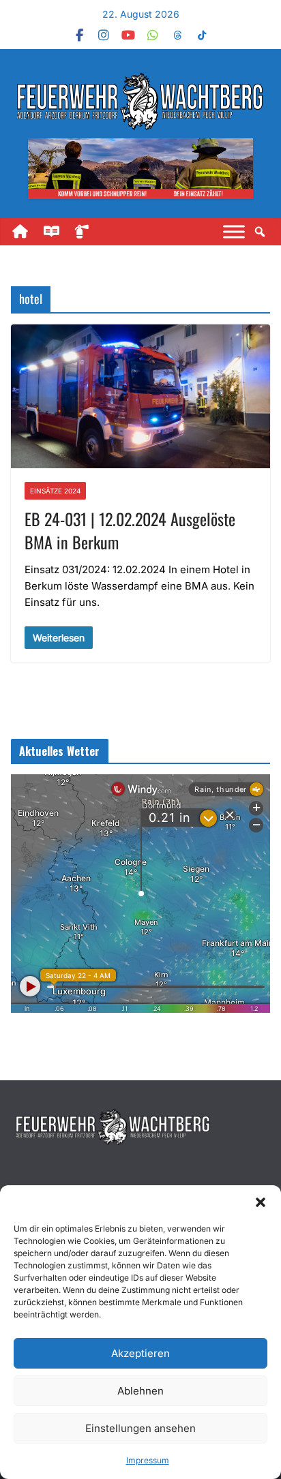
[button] (260, 1202)
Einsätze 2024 (55, 491)
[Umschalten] (234, 232)
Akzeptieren (140, 1353)
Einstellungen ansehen (140, 1428)
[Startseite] (26, 231)
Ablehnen (140, 1390)
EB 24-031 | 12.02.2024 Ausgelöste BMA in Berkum (130, 530)
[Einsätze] (88, 231)
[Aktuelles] (57, 231)
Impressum (147, 1460)
